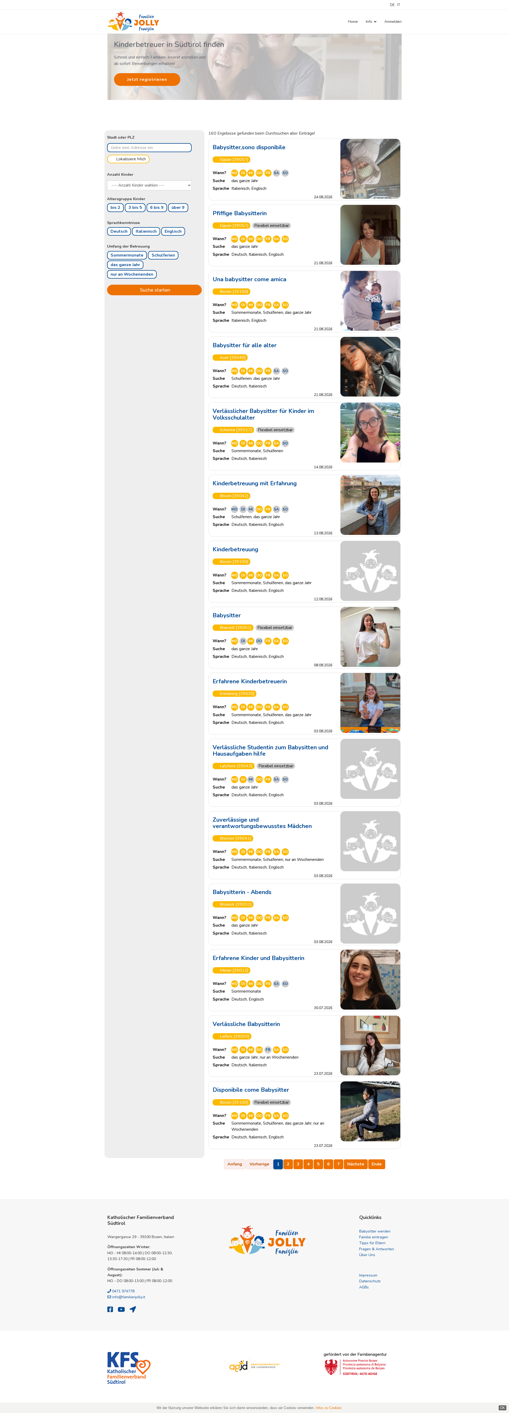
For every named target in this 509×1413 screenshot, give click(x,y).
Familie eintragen (373, 1237)
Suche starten (154, 290)
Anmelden (393, 21)
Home (353, 21)
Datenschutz (369, 1281)
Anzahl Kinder (120, 174)
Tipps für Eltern (372, 1242)
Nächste (355, 1164)
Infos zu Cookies (329, 1408)
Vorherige (259, 1164)
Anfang (234, 1164)
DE (392, 4)
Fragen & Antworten (376, 1249)
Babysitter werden (374, 1231)
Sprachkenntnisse (123, 222)
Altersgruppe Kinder (126, 198)
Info (369, 21)
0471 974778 (122, 1291)
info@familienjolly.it (128, 1297)
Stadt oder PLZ (121, 137)
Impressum (368, 1275)
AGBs (364, 1287)
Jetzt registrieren (147, 79)
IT (398, 4)
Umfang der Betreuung (128, 246)
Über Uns (367, 1254)
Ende (377, 1164)
